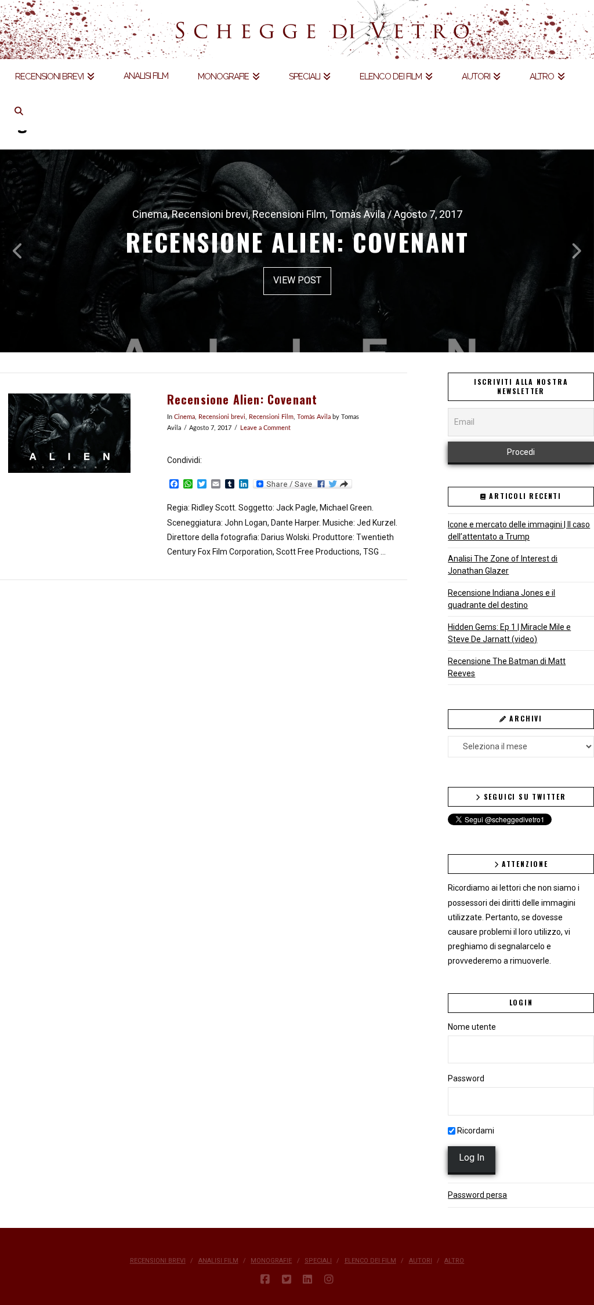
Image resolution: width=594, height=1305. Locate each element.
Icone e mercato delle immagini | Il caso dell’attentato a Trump (519, 530)
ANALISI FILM (218, 1260)
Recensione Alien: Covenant (242, 399)
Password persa (477, 1195)
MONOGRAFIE (271, 1260)
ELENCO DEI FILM (370, 1260)
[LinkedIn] (307, 1279)
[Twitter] (286, 1279)
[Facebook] (265, 1279)
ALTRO (454, 1260)
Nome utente (472, 1026)
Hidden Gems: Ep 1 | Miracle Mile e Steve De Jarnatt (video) (509, 633)
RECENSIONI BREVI (158, 1260)
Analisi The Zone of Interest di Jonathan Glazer (502, 564)
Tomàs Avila (314, 417)
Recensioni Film (271, 417)
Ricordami (474, 1130)
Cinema (184, 417)
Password (466, 1078)
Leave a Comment (265, 428)
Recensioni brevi (221, 417)
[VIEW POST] (69, 433)
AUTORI (420, 1260)
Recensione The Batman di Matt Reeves (507, 667)
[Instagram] (329, 1279)
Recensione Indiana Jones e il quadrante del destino (501, 599)
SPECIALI (318, 1260)
